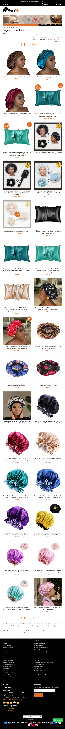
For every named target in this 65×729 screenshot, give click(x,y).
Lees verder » (57, 39)
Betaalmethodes (7, 654)
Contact (5, 649)
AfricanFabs (37, 719)
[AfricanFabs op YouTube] (11, 687)
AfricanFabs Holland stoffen (41, 643)
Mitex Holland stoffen (39, 670)
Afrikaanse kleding (38, 649)
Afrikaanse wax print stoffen (41, 651)
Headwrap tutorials (7, 666)
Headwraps (36, 660)
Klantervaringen (7, 645)
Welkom (23, 1)
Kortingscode (6, 674)
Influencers (5, 679)
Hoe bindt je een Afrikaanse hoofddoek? (44, 662)
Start (4, 27)
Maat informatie (7, 658)
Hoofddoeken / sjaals (39, 658)
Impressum (5, 670)
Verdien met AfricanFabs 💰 (10, 676)
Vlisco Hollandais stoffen (40, 679)
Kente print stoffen (38, 666)
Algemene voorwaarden (8, 660)
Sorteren (5, 33)
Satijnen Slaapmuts (39, 656)
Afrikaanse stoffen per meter (41, 647)
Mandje (60, 4)
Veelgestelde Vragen (8, 647)
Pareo (35, 672)
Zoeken (4, 681)
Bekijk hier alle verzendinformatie (12, 699)
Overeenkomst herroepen (9, 662)
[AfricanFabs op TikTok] (6, 688)
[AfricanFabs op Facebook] (9, 687)
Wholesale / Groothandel (9, 672)
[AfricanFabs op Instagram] (3, 687)
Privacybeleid (6, 668)
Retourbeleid (6, 656)
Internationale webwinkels (9, 664)
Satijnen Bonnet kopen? (40, 674)
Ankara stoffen (37, 654)
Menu (6, 4)
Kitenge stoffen (37, 668)
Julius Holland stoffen (39, 664)
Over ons (5, 643)
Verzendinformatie (7, 651)
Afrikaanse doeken (38, 645)
